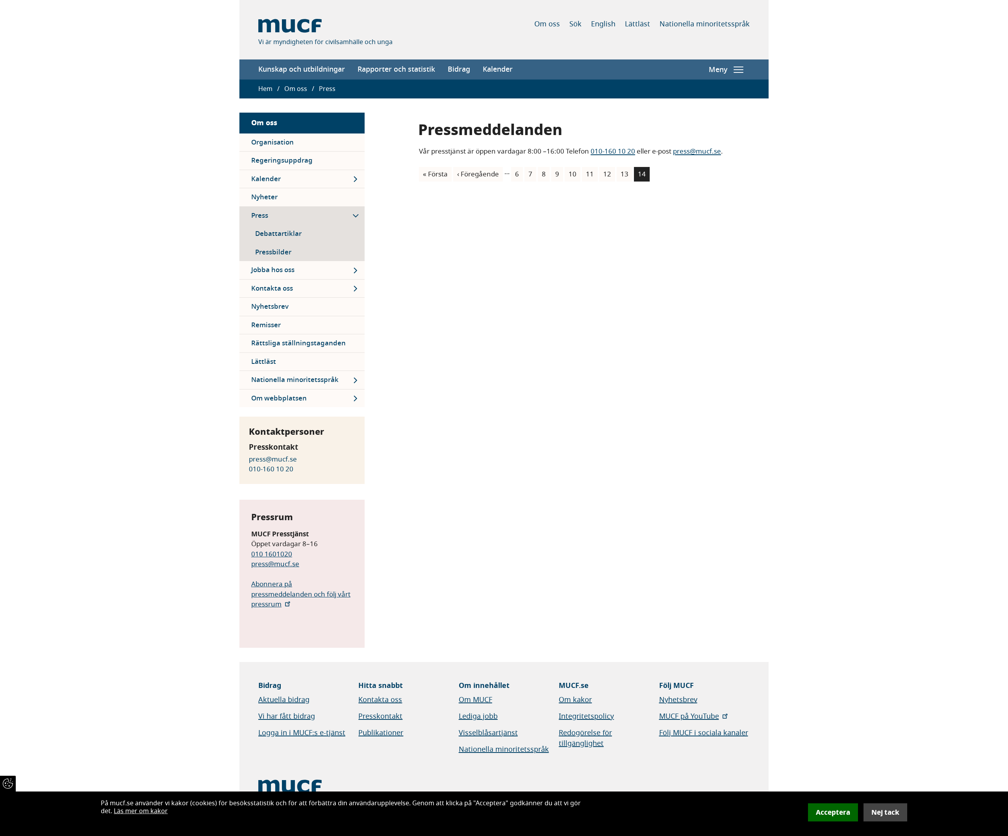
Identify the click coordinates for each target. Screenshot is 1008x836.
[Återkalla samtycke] (8, 784)
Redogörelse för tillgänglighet (585, 738)
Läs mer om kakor (141, 811)
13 (626, 174)
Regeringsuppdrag (282, 160)
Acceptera (833, 812)
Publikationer (380, 733)
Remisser (266, 325)
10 (574, 174)
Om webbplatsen (279, 398)
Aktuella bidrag (283, 700)
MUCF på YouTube (689, 716)
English (603, 24)
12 (609, 174)
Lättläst (637, 24)
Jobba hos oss (273, 270)
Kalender (498, 69)
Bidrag (459, 69)
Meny (718, 70)
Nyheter (264, 197)
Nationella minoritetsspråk (705, 24)
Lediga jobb (478, 716)
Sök (575, 24)
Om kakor (575, 700)
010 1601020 (271, 554)
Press (259, 216)
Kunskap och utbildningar (301, 69)
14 (644, 175)
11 (592, 174)
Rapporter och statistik (396, 69)
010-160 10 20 (271, 469)
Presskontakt (380, 716)
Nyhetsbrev (270, 306)
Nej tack (885, 812)
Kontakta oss (272, 288)
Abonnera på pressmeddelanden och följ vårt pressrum (300, 594)
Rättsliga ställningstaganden (298, 343)
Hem (265, 89)
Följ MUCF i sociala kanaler (703, 733)
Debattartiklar (278, 234)
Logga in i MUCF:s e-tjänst (301, 733)
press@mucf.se (273, 459)
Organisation (272, 142)
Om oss (547, 24)
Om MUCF (475, 700)
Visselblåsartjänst (488, 733)
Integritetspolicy (586, 716)
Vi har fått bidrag (286, 716)
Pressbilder (273, 252)
